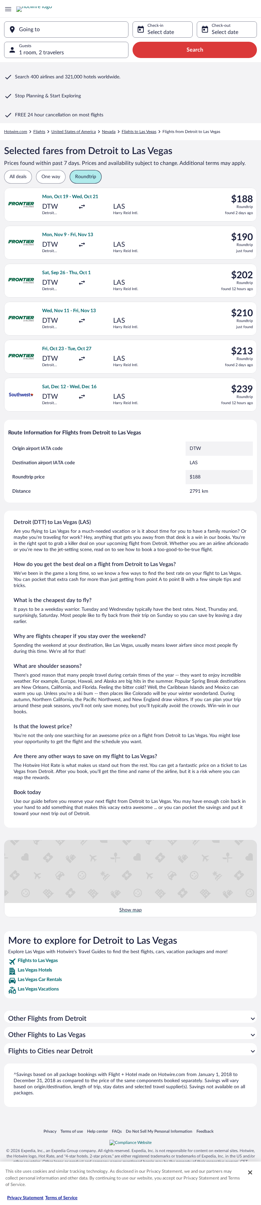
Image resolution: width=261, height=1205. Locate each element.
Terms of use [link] (71, 1131)
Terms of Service (61, 1198)
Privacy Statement (25, 1198)
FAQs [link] (117, 1131)
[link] (130, 962)
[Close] (250, 1172)
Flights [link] (39, 132)
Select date (160, 32)
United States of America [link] (73, 132)
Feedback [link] (204, 1131)
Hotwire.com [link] (15, 132)
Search (195, 50)
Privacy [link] (50, 1131)
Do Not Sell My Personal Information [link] (159, 1131)
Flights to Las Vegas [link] (139, 132)
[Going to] (66, 29)
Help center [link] (97, 1131)
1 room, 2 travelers (41, 52)
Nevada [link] (109, 132)
